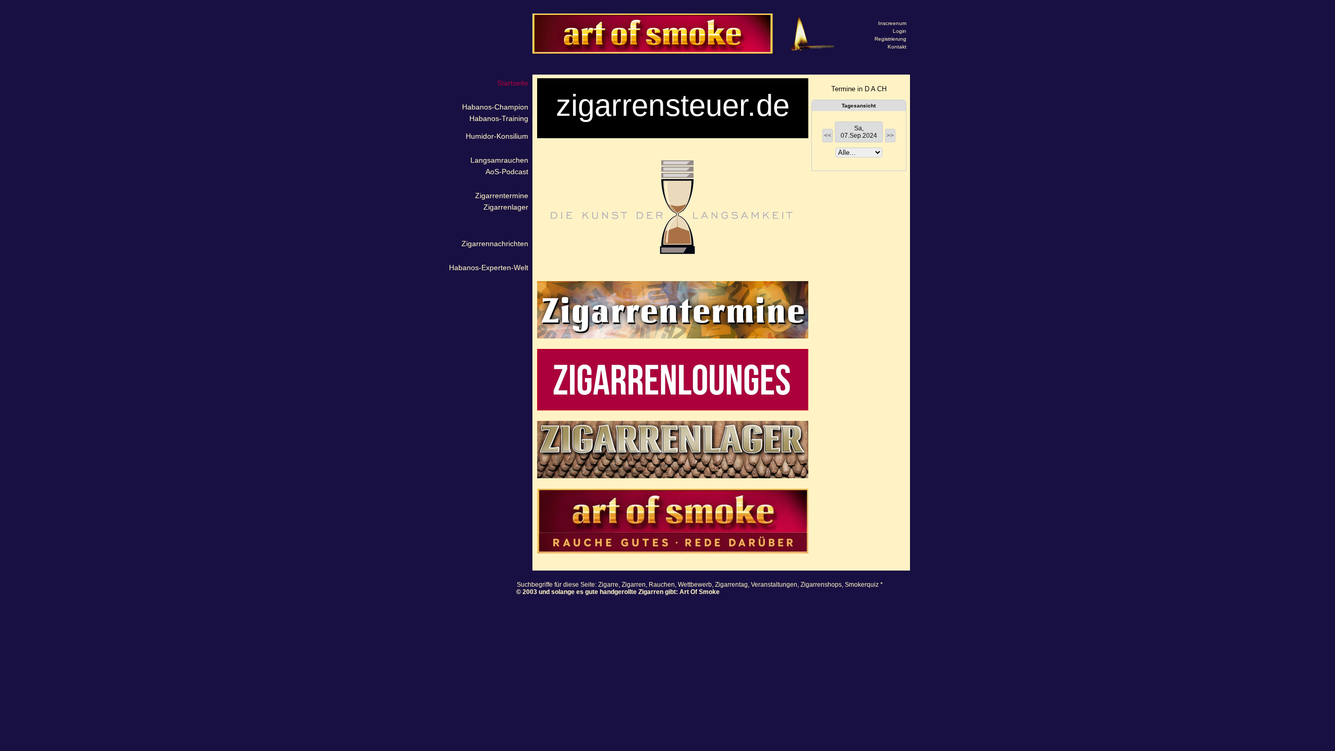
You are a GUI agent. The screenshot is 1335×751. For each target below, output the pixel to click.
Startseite (512, 83)
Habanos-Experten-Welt (488, 267)
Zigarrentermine (501, 195)
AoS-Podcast (507, 171)
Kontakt (897, 47)
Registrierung (890, 39)
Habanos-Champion (495, 107)
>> (890, 135)
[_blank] (672, 210)
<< (827, 135)
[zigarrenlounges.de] (672, 379)
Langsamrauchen (499, 160)
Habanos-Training (498, 118)
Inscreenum (892, 23)
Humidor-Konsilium (497, 136)
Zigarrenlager (505, 207)
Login (899, 31)
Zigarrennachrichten (495, 243)
